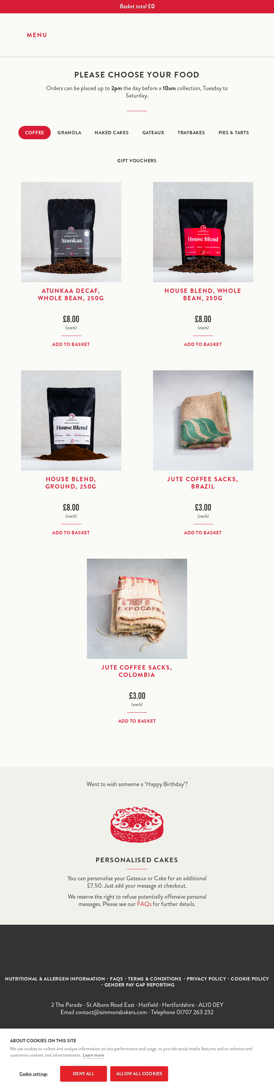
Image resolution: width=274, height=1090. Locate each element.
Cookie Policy (250, 978)
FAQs (144, 904)
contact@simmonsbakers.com (111, 1012)
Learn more (93, 1055)
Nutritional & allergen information (55, 978)
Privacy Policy (206, 978)
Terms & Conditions (155, 978)
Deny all (83, 1074)
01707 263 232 (195, 1012)
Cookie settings (33, 1074)
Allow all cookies (139, 1074)
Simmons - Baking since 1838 (137, 34)
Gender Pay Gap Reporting (140, 984)
